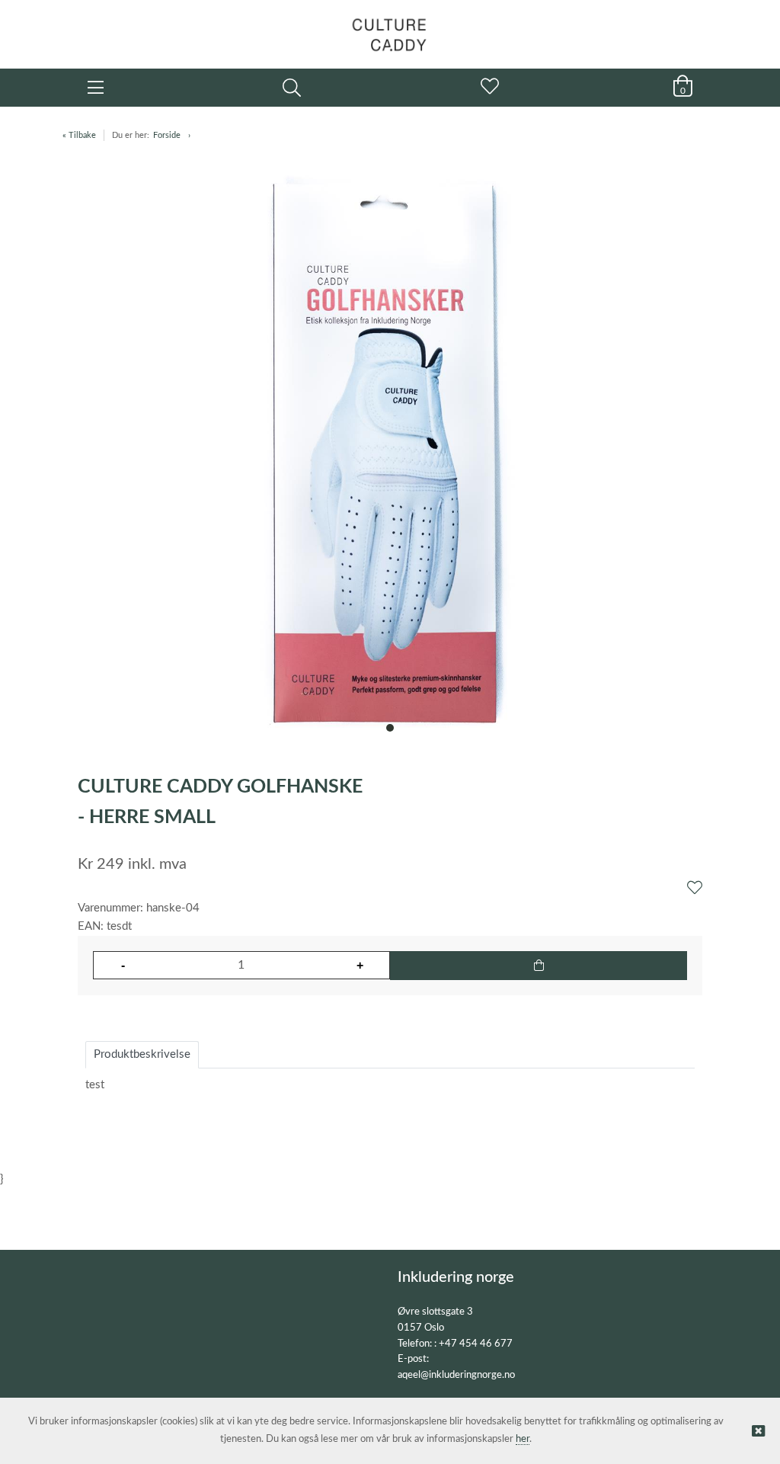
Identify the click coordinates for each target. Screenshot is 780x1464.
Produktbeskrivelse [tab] (142, 1054)
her (522, 1439)
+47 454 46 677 (476, 1344)
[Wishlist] (694, 888)
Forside (167, 135)
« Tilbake (79, 135)
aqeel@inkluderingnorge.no (456, 1375)
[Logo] (390, 26)
